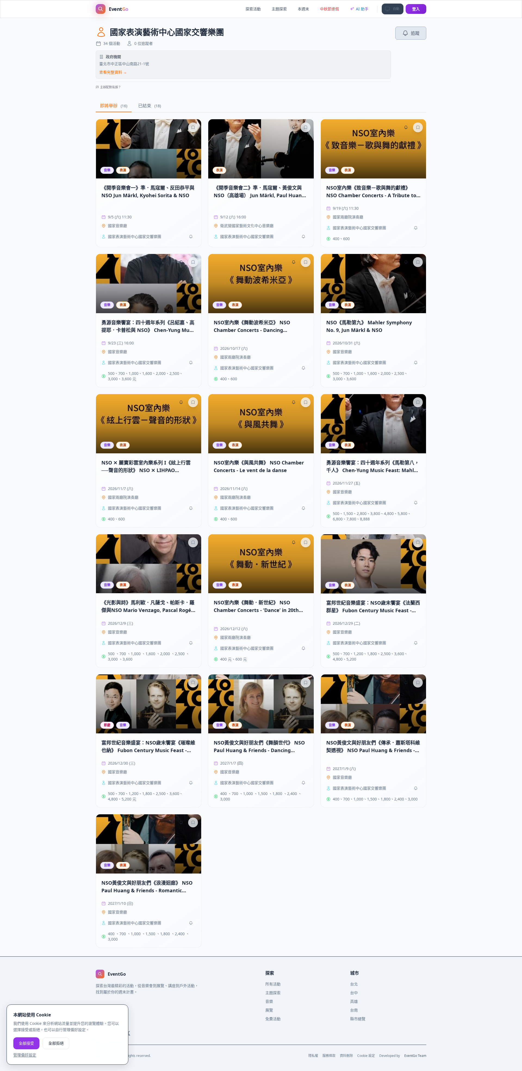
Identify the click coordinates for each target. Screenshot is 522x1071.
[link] (148, 183)
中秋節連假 (329, 8)
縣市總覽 (357, 1018)
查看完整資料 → (113, 72)
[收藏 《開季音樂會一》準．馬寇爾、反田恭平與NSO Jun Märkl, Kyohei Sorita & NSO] (193, 127)
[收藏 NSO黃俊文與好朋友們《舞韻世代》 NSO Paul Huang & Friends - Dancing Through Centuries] (305, 682)
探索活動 (253, 8)
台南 (354, 1010)
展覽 (269, 1010)
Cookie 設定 (366, 1056)
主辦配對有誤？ (110, 87)
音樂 (269, 1001)
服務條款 (328, 1056)
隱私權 (313, 1056)
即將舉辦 (113, 106)
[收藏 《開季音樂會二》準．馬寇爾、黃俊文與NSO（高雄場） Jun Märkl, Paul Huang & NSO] (305, 127)
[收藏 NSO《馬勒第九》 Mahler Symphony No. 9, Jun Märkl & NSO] (418, 262)
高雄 (354, 1001)
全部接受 (26, 1042)
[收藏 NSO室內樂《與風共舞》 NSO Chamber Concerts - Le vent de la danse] (305, 402)
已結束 (149, 106)
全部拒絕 (56, 1042)
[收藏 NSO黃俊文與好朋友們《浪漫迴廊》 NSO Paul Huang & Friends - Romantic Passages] (193, 822)
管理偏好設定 (24, 1054)
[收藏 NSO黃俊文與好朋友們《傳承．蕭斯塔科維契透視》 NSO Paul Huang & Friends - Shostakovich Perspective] (418, 682)
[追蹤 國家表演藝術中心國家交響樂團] (190, 236)
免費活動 (273, 1018)
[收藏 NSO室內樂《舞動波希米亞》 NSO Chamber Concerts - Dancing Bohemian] (305, 262)
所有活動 (273, 984)
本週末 (303, 8)
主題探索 (279, 8)
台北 (354, 984)
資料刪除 (346, 1056)
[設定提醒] (181, 127)
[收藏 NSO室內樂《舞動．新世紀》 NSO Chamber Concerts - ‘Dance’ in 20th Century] (305, 542)
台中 (354, 992)
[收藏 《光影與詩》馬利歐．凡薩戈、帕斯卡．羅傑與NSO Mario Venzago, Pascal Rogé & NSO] (193, 542)
